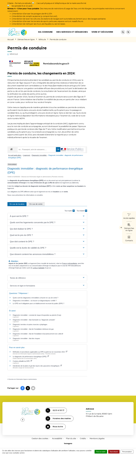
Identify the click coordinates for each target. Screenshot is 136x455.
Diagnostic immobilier (39, 155)
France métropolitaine (69, 263)
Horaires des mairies (62, 418)
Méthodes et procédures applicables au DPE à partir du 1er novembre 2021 (39, 352)
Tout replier (69, 211)
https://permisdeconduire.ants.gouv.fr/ (64, 86)
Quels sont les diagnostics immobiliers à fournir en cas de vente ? (35, 298)
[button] (47, 216)
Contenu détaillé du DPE (21, 361)
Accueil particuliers (15, 155)
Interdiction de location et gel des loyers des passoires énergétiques (36, 366)
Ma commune (45, 32)
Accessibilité (57, 439)
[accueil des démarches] (11, 149)
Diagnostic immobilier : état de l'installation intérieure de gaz (33, 329)
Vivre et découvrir (102, 32)
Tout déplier (81, 211)
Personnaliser (127, 452)
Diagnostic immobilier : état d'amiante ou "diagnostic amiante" (34, 320)
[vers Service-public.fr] (72, 149)
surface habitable (38, 268)
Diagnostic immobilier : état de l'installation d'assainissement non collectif (38, 334)
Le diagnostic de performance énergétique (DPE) (30, 356)
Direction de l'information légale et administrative (23, 379)
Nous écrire (58, 427)
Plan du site (71, 439)
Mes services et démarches (72, 32)
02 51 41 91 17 (58, 410)
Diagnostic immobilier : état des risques (26, 338)
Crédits (83, 439)
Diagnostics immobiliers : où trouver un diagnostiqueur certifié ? (35, 300)
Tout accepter (101, 452)
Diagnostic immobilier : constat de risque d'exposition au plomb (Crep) (37, 315)
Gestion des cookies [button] (40, 439)
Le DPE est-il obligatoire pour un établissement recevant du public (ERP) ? (39, 303)
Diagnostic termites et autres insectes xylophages (30, 324)
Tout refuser (114, 452)
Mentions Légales (97, 439)
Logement (26, 155)
